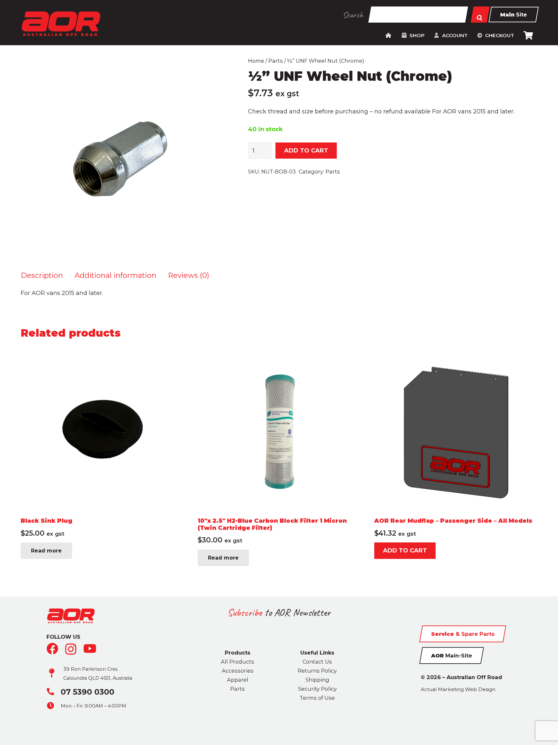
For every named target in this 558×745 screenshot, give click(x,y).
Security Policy (317, 689)
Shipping (317, 680)
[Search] (480, 14)
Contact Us (317, 661)
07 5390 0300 (87, 692)
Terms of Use (317, 698)
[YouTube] (90, 649)
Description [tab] (42, 275)
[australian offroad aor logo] (61, 24)
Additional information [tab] (115, 275)
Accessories (237, 670)
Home (256, 61)
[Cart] (528, 35)
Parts (275, 61)
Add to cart (306, 150)
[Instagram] (71, 649)
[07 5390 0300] (53, 692)
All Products (237, 661)
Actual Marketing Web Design (458, 689)
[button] (427, 35)
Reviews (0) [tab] (188, 275)
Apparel (237, 680)
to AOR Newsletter (279, 612)
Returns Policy (317, 670)
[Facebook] (52, 649)
